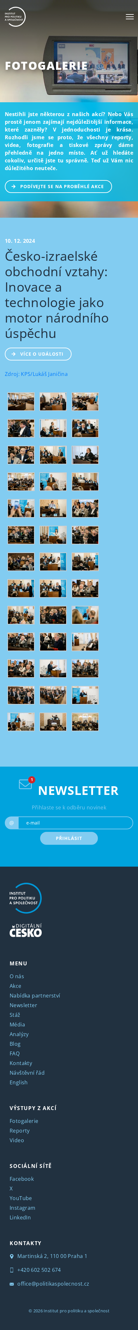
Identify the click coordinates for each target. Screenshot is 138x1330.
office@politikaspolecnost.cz (53, 1283)
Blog (15, 1043)
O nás (17, 975)
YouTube (21, 1197)
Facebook (22, 1178)
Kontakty (21, 1062)
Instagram (23, 1207)
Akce (16, 985)
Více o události (42, 354)
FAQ (15, 1053)
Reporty (20, 1130)
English (19, 1082)
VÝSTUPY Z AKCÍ (33, 1107)
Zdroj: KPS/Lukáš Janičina (36, 374)
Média (17, 1024)
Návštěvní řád (27, 1072)
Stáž (15, 1014)
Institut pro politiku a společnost (76, 1310)
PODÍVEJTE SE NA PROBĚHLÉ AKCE (62, 186)
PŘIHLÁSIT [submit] (69, 838)
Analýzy (19, 1033)
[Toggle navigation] (130, 17)
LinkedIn (20, 1217)
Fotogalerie (46, 65)
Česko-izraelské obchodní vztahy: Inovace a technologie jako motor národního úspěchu (57, 294)
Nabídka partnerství (35, 995)
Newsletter (23, 1004)
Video (17, 1139)
